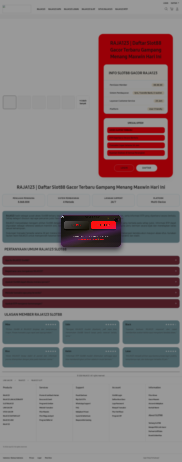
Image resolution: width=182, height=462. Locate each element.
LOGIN (77, 225)
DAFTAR (103, 225)
